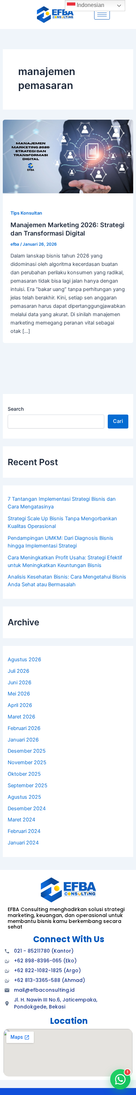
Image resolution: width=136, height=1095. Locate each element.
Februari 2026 (24, 728)
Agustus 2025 (24, 797)
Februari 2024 (24, 831)
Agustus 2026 (24, 659)
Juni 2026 (19, 682)
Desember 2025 (27, 751)
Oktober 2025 (24, 774)
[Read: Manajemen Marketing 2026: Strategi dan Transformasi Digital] (68, 156)
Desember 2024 (27, 808)
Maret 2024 (21, 820)
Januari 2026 (23, 740)
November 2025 (27, 762)
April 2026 (20, 705)
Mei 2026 (19, 694)
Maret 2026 (21, 717)
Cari (118, 421)
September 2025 (27, 785)
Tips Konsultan (26, 213)
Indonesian (89, 5)
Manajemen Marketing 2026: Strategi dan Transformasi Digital (67, 229)
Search (16, 409)
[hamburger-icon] (102, 14)
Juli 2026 (18, 671)
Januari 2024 (23, 843)
